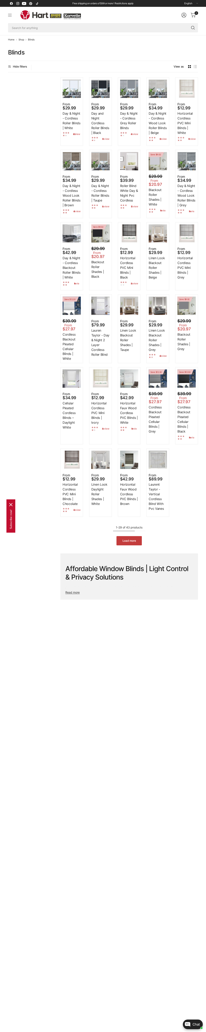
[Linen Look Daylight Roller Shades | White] (100, 460)
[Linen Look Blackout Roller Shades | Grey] (158, 306)
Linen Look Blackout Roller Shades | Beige (157, 267)
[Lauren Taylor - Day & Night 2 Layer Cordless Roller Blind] (100, 306)
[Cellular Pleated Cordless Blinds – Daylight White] (72, 378)
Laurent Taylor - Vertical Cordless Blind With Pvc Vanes (156, 496)
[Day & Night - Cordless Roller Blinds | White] (72, 89)
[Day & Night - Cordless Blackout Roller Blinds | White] (72, 233)
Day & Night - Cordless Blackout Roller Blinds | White (71, 267)
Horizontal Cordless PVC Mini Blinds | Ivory (99, 413)
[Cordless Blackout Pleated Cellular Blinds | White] (72, 306)
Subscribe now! (10, 519)
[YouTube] (24, 3)
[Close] (10, 504)
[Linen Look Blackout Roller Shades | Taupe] (129, 306)
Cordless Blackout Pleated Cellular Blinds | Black (183, 419)
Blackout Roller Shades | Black (97, 269)
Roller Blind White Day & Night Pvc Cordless (129, 193)
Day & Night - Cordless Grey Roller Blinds (129, 120)
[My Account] (183, 15)
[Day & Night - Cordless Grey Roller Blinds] (129, 89)
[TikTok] (37, 3)
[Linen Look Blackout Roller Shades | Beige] (158, 233)
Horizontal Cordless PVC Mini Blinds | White (185, 123)
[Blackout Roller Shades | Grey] (186, 306)
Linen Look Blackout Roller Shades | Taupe (128, 340)
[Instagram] (17, 3)
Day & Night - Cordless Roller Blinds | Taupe (100, 193)
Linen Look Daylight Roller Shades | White (99, 494)
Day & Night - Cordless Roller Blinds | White (71, 120)
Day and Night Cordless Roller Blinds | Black (100, 123)
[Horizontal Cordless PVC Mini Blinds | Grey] (186, 233)
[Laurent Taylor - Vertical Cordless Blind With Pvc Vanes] (158, 460)
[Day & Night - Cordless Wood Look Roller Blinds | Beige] (158, 89)
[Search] (193, 27)
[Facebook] (11, 3)
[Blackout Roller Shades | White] (158, 161)
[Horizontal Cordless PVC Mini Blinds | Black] (129, 233)
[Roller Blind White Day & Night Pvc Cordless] (129, 161)
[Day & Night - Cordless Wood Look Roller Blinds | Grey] (186, 161)
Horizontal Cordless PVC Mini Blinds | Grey (185, 267)
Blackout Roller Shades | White (155, 197)
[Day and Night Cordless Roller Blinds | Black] (100, 89)
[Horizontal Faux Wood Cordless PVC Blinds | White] (129, 378)
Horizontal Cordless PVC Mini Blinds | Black (127, 267)
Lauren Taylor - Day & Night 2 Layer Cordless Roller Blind (100, 342)
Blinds (31, 39)
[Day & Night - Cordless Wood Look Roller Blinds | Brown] (72, 161)
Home (11, 39)
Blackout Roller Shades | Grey (183, 341)
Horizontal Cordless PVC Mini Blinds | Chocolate (70, 494)
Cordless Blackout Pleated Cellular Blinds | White (69, 346)
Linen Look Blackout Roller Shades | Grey (157, 340)
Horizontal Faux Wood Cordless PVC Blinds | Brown (129, 494)
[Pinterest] (30, 3)
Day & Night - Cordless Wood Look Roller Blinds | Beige (158, 123)
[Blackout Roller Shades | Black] (100, 233)
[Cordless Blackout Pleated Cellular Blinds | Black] (186, 378)
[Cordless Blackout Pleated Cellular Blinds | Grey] (158, 378)
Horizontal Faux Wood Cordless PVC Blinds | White (129, 413)
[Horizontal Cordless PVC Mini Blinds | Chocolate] (72, 460)
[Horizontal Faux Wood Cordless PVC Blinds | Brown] (129, 460)
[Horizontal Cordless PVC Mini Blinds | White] (186, 89)
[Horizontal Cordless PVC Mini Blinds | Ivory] (100, 378)
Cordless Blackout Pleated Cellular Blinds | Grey (155, 419)
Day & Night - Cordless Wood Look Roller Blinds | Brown (71, 195)
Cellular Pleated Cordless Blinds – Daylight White (69, 415)
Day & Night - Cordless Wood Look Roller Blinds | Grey (186, 195)
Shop (21, 39)
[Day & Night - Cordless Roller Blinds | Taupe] (100, 161)
